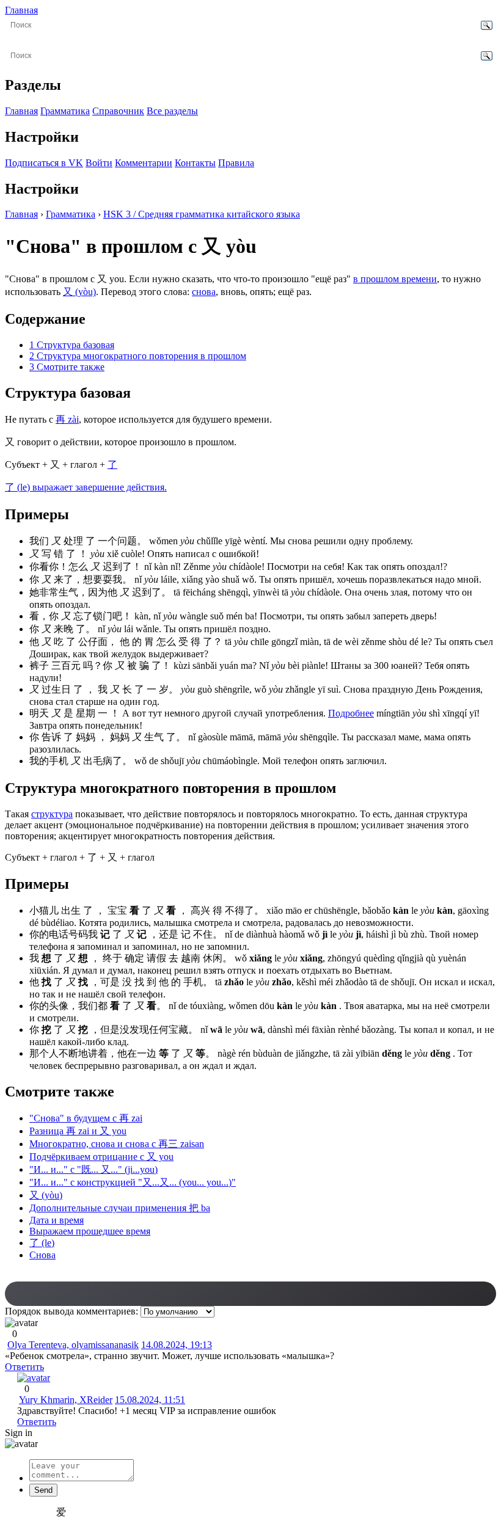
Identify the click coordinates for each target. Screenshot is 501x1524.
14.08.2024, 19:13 (176, 1345)
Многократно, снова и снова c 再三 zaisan (116, 1144)
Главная (21, 10)
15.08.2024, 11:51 (150, 1400)
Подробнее (351, 713)
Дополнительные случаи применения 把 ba (119, 1208)
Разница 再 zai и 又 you (77, 1131)
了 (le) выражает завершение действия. (86, 487)
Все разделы (172, 111)
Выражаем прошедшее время (89, 1231)
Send (43, 1490)
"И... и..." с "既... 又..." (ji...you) (93, 1169)
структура (52, 814)
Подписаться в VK (44, 163)
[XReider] (33, 1378)
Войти (99, 163)
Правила (236, 163)
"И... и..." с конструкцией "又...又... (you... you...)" (132, 1182)
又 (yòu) (79, 291)
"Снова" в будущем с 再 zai (85, 1118)
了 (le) (41, 1243)
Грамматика (65, 111)
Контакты (195, 163)
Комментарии (143, 163)
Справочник (118, 111)
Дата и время (56, 1220)
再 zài (67, 419)
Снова (42, 1255)
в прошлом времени (395, 279)
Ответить (24, 1367)
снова (204, 291)
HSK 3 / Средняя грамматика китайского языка (201, 214)
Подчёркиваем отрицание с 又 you (101, 1156)
